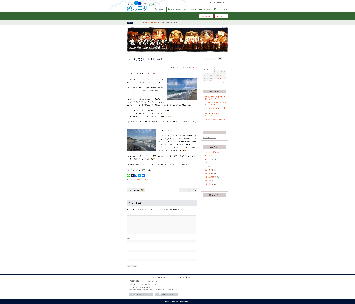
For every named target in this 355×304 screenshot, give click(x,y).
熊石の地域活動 (209, 177)
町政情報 (206, 9)
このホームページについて (139, 277)
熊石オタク (208, 170)
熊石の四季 (137, 179)
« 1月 (204, 82)
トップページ (138, 22)
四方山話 (207, 163)
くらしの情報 (176, 9)
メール (129, 248)
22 (214, 78)
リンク (197, 277)
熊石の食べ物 (208, 184)
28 (211, 80)
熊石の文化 (208, 180)
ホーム (161, 9)
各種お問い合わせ (168, 294)
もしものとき (221, 16)
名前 (128, 238)
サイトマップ (222, 2)
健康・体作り (208, 156)
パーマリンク (144, 179)
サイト (128, 257)
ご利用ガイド (211, 2)
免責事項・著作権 (184, 277)
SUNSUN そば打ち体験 (187, 190)
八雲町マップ (222, 9)
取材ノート (208, 159)
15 (214, 76)
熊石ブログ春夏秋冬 (151, 22)
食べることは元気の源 (136, 190)
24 (221, 78)
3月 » (224, 82)
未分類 (206, 166)
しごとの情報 (191, 9)
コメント (129, 214)
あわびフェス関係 (210, 152)
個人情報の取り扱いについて (163, 277)
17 (221, 76)
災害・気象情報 (205, 16)
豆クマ (194, 67)
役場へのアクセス (142, 294)
